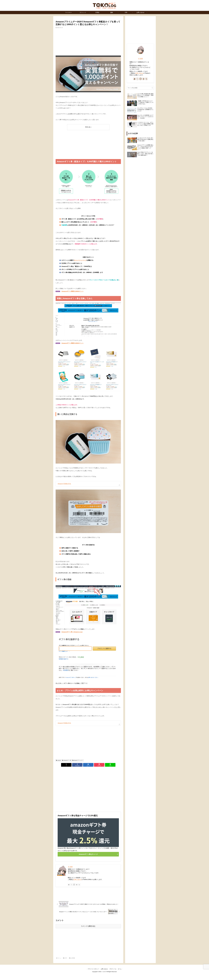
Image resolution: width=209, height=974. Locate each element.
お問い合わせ (77, 879)
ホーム (119, 969)
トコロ (70, 867)
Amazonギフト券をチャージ (88, 854)
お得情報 (59, 757)
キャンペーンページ (80, 260)
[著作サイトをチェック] (69, 885)
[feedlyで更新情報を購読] (77, 885)
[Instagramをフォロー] (74, 885)
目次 (86, 127)
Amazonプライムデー (78, 760)
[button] (152, 88)
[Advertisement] (88, 41)
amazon (59, 760)
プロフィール (112, 969)
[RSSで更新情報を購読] (79, 885)
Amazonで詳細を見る (64, 483)
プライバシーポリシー (93, 969)
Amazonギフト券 (67, 760)
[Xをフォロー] (71, 885)
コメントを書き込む (88, 926)
